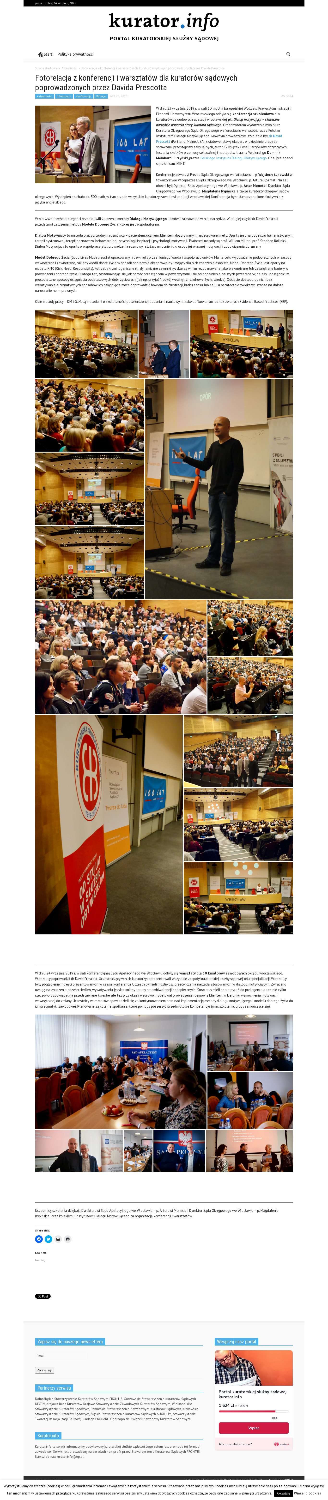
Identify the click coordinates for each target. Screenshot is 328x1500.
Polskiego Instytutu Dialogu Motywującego (233, 158)
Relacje (101, 96)
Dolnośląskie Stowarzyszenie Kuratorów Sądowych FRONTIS (224, 1480)
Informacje (64, 96)
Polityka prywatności (76, 54)
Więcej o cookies (307, 1493)
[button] (288, 54)
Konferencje (83, 96)
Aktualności (44, 96)
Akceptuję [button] (283, 1493)
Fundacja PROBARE (281, 1480)
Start (48, 54)
